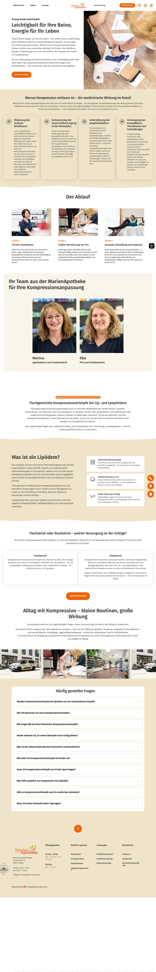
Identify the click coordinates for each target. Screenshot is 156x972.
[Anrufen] (150, 478)
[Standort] (150, 486)
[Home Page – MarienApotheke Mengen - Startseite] (78, 5)
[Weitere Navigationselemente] (56, 5)
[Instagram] (145, 5)
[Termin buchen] (150, 494)
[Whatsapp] (151, 5)
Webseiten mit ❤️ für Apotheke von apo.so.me (29, 887)
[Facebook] (139, 5)
